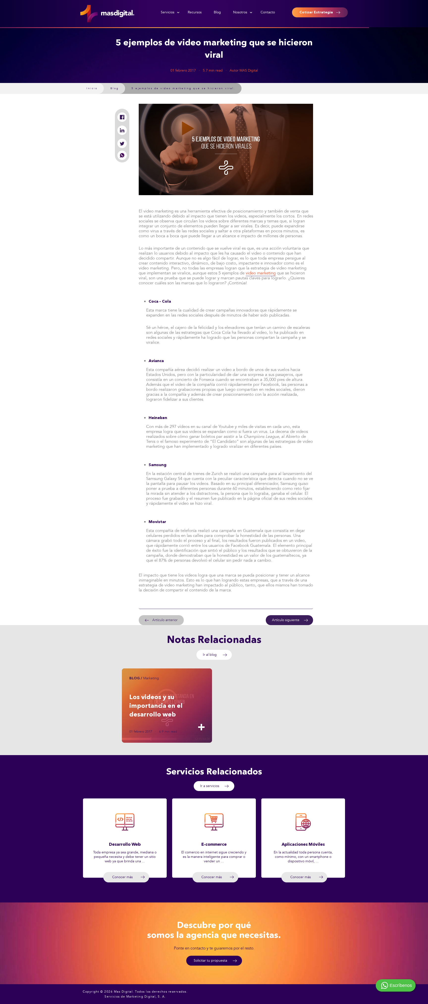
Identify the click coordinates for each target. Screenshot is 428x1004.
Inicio (92, 88)
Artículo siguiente (285, 620)
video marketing (261, 273)
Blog (217, 12)
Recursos (195, 12)
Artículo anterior (165, 620)
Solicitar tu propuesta (210, 960)
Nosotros (240, 12)
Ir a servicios (209, 786)
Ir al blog (210, 654)
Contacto (268, 12)
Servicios (167, 12)
